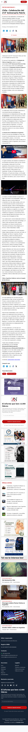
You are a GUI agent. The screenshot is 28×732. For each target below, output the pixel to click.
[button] (4, 374)
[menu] (2, 2)
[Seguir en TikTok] (16, 685)
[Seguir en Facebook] (2, 685)
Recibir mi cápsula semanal (14, 421)
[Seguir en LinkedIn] (8, 685)
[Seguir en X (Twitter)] (5, 685)
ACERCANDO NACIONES (13, 359)
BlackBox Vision (20, 722)
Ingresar (24, 1)
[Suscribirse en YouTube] (11, 685)
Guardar (15, 35)
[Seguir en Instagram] (14, 685)
